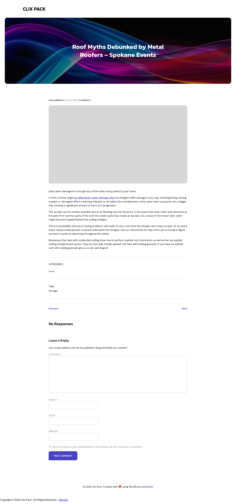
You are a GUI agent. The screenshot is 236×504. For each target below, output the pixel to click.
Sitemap (63, 500)
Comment (55, 354)
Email (53, 415)
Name (53, 400)
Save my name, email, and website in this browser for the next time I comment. (97, 447)
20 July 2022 (71, 100)
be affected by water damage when (94, 198)
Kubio (150, 487)
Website (53, 431)
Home (51, 271)
